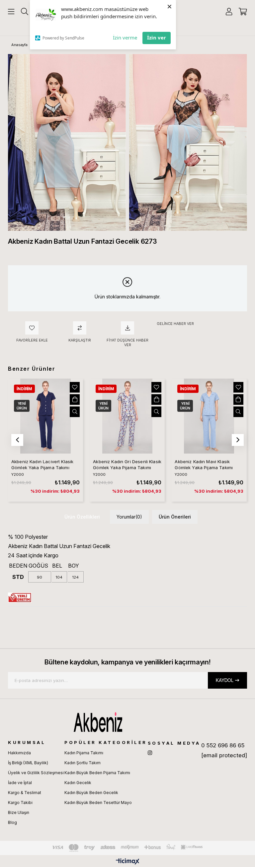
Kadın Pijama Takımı (83, 752)
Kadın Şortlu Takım (82, 762)
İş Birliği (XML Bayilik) (28, 762)
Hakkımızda (19, 752)
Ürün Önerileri (175, 517)
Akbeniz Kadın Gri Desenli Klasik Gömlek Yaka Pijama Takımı (127, 464)
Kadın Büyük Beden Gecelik (91, 792)
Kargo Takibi (20, 802)
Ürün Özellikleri (82, 517)
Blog (12, 822)
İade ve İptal (20, 782)
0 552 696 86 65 (222, 745)
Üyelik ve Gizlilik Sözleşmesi (36, 772)
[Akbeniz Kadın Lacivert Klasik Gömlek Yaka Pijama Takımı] (45, 416)
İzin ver (156, 37)
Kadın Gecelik (77, 782)
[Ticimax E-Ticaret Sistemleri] (127, 861)
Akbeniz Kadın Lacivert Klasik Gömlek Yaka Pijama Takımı (42, 464)
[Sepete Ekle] (74, 399)
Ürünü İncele (74, 412)
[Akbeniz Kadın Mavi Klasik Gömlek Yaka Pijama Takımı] (208, 416)
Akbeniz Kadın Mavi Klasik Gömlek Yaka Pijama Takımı (204, 464)
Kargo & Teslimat (24, 792)
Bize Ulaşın (18, 812)
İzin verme (125, 37)
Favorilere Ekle (74, 387)
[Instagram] (150, 752)
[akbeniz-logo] (127, 722)
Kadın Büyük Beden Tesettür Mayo (98, 802)
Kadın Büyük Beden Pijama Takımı (97, 772)
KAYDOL (224, 680)
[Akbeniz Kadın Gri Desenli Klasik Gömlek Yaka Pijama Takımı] (127, 416)
